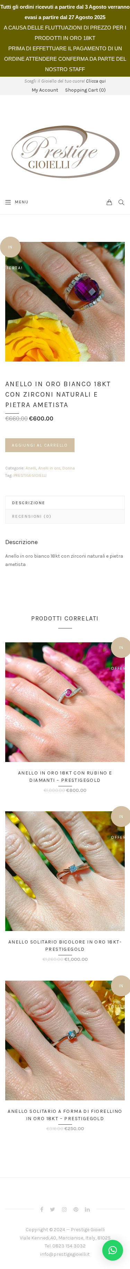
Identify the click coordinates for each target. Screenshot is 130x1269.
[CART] (109, 202)
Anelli (31, 468)
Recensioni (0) (32, 516)
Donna (68, 468)
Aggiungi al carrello (40, 445)
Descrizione (28, 502)
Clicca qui (96, 81)
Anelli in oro (49, 468)
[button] (112, 1250)
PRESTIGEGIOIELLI (30, 475)
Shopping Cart (85, 90)
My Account (45, 90)
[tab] (65, 503)
